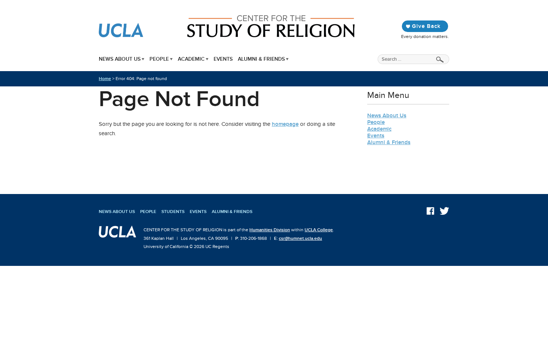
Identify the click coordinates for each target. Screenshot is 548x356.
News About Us (120, 59)
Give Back (426, 26)
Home (105, 78)
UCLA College (319, 229)
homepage (285, 124)
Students (173, 211)
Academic (191, 59)
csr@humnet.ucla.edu (300, 238)
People (159, 59)
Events (223, 59)
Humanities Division (269, 229)
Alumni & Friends (261, 59)
